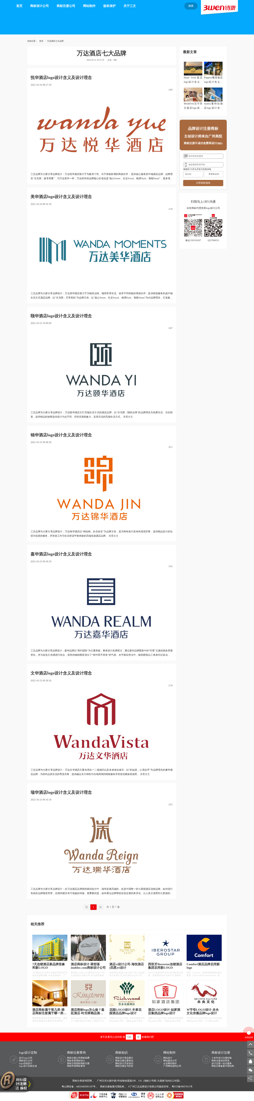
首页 (19, 6)
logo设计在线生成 (28, 1066)
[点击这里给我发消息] (250, 1061)
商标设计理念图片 (124, 1058)
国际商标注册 (83, 1063)
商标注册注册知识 (124, 1060)
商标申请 (71, 1066)
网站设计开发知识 (124, 1063)
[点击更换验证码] (213, 174)
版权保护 (109, 6)
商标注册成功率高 (220, 1060)
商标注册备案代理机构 (222, 1066)
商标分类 (71, 1063)
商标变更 (71, 1060)
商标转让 (80, 1060)
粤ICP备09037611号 (182, 1086)
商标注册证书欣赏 (124, 1066)
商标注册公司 (66, 6)
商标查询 (80, 1066)
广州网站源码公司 (172, 1066)
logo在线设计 (25, 1063)
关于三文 (130, 6)
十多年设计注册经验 (221, 1058)
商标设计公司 (39, 6)
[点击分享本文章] (250, 1078)
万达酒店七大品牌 (55, 41)
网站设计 (167, 1058)
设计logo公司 (25, 1058)
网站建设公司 (170, 1060)
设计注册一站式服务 (221, 1063)
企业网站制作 (170, 1063)
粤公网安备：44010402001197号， (80, 1086)
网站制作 (89, 6)
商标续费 (85, 1058)
